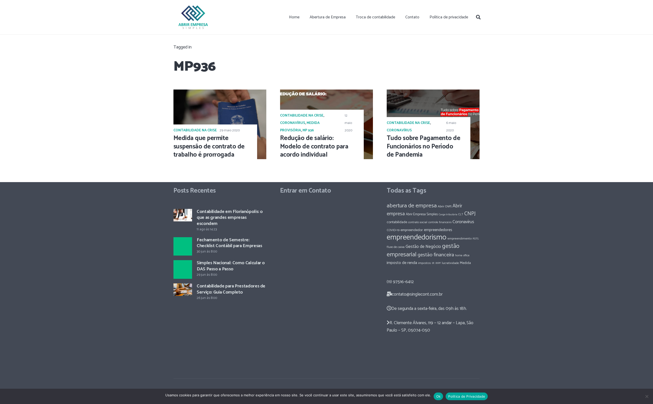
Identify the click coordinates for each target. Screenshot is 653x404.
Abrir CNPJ (444, 206)
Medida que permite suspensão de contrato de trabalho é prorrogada (209, 146)
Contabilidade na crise (195, 130)
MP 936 (308, 130)
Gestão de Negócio (423, 246)
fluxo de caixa (396, 247)
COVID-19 (393, 230)
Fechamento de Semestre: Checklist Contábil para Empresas (229, 243)
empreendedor (411, 230)
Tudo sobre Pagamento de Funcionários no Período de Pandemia (423, 146)
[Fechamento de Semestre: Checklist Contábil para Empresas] (182, 246)
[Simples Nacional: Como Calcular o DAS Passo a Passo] (182, 269)
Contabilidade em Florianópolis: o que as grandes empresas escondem (230, 218)
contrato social (417, 222)
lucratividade (450, 263)
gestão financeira (436, 255)
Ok (438, 396)
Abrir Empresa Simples (422, 214)
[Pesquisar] (478, 17)
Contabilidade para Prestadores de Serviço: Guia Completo (231, 289)
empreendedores (438, 230)
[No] (646, 396)
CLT (460, 214)
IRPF (438, 263)
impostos (424, 263)
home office (462, 255)
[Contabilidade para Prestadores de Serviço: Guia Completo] (182, 289)
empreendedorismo (416, 237)
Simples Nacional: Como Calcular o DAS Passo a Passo (231, 266)
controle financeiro (439, 222)
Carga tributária (448, 214)
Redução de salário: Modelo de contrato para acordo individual (314, 146)
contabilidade (397, 222)
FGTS (476, 238)
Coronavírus (292, 123)
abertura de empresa (412, 205)
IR (433, 263)
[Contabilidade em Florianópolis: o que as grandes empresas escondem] (182, 215)
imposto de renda (402, 262)
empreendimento (459, 238)
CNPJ (469, 213)
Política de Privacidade (466, 396)
